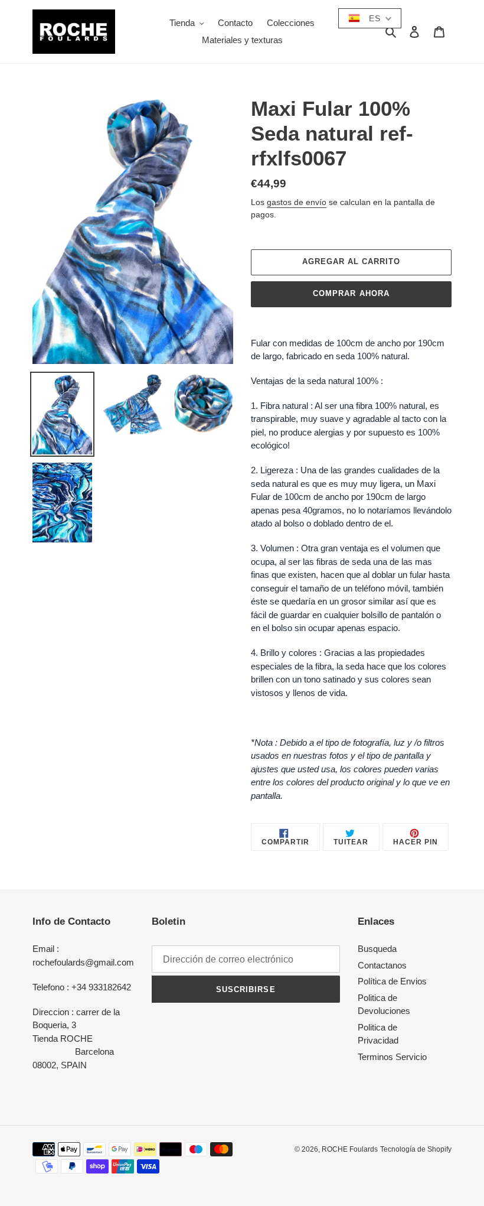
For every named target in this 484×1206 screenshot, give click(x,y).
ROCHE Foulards (350, 1149)
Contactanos (382, 965)
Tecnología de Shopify (416, 1149)
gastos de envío (296, 202)
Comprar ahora (351, 293)
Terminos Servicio (392, 1057)
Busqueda (377, 949)
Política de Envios (392, 981)
